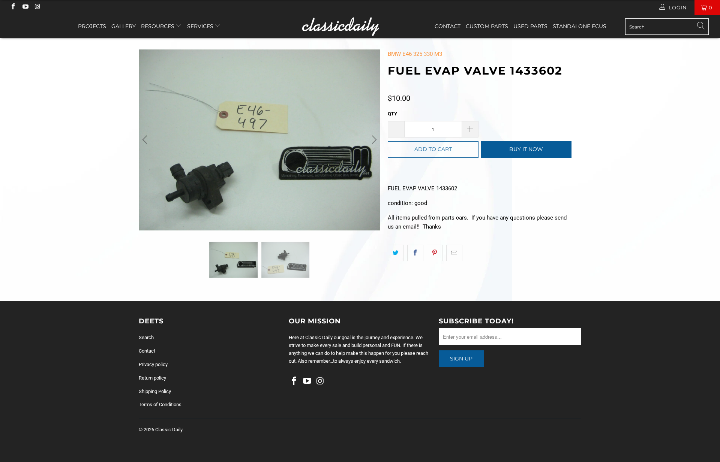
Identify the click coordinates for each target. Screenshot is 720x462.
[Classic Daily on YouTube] (24, 7)
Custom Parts (487, 26)
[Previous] (145, 139)
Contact (447, 26)
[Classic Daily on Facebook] (12, 7)
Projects (92, 26)
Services (201, 26)
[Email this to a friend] (454, 253)
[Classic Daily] (359, 26)
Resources (158, 26)
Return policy (152, 378)
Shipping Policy (155, 391)
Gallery (123, 26)
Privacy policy (153, 364)
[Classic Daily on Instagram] (37, 7)
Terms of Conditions (160, 404)
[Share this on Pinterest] (435, 253)
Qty (392, 114)
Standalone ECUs (579, 26)
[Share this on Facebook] (415, 253)
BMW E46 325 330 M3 (415, 54)
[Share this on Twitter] (396, 253)
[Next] (373, 139)
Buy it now (526, 149)
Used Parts (530, 26)
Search (146, 337)
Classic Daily (168, 429)
